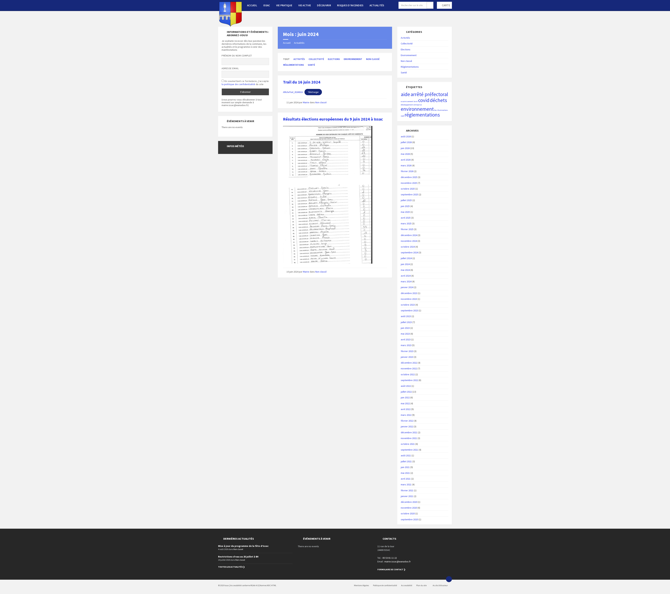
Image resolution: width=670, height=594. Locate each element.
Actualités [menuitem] (377, 5)
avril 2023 (406, 339)
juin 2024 (405, 264)
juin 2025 (405, 206)
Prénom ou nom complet (237, 55)
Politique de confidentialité (385, 585)
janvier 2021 (407, 496)
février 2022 (407, 420)
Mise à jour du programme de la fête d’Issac (243, 546)
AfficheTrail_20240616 (293, 92)
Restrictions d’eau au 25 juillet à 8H (238, 556)
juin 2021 (405, 467)
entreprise (418, 105)
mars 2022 (406, 414)
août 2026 (406, 136)
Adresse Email (230, 68)
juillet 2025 (406, 200)
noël (402, 116)
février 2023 (407, 351)
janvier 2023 (407, 356)
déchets (438, 100)
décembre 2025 (409, 177)
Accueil (287, 42)
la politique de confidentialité (238, 84)
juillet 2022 (406, 391)
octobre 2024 (408, 246)
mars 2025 (406, 223)
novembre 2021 (409, 438)
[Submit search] (429, 5)
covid (423, 100)
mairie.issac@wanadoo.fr (397, 561)
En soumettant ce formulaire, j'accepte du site (245, 82)
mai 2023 (405, 333)
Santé (311, 64)
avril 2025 (406, 217)
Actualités (299, 42)
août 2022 (406, 385)
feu (435, 110)
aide (405, 94)
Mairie (306, 102)
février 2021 (407, 490)
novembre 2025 (409, 182)
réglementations (422, 114)
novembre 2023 (409, 298)
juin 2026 (405, 148)
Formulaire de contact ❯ (391, 569)
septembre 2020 (409, 519)
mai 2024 (405, 269)
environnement (417, 109)
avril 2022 (406, 409)
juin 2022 (405, 397)
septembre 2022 (409, 380)
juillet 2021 (406, 461)
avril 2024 (406, 275)
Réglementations (293, 64)
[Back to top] (449, 579)
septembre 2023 (409, 310)
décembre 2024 (409, 235)
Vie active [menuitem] (304, 5)
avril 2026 (406, 159)
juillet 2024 (406, 258)
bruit (416, 101)
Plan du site (421, 585)
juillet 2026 (406, 142)
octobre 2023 (408, 304)
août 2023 (406, 316)
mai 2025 (405, 211)
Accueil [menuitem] (252, 5)
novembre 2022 (409, 368)
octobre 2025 (408, 188)
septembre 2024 (409, 252)
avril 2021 (406, 478)
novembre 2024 (409, 240)
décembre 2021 (409, 432)
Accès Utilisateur (440, 585)
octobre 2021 (408, 444)
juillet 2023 (406, 322)
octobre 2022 (408, 374)
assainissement (407, 101)
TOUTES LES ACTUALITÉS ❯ (231, 567)
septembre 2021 (409, 449)
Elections (334, 59)
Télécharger (313, 92)
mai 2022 (405, 403)
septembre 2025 (409, 194)
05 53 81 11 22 (389, 557)
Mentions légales (361, 585)
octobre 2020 (408, 513)
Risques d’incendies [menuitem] (350, 5)
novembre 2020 (409, 507)
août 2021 (406, 455)
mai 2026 (405, 153)
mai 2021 (405, 473)
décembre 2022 (409, 362)
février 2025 (407, 229)
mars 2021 (406, 484)
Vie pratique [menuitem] (284, 5)
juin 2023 (405, 327)
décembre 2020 (409, 502)
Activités (299, 59)
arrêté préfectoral (429, 94)
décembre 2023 (409, 293)
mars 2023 (406, 345)
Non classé (372, 59)
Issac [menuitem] (266, 5)
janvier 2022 (407, 426)
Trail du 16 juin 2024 (301, 82)
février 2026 (407, 171)
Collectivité (316, 59)
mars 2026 (406, 165)
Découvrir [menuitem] (324, 5)
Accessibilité (406, 585)
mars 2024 (406, 281)
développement (407, 105)
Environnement (353, 59)
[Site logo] (230, 25)
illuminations (442, 110)
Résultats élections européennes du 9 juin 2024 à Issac (333, 119)
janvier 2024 (407, 287)
